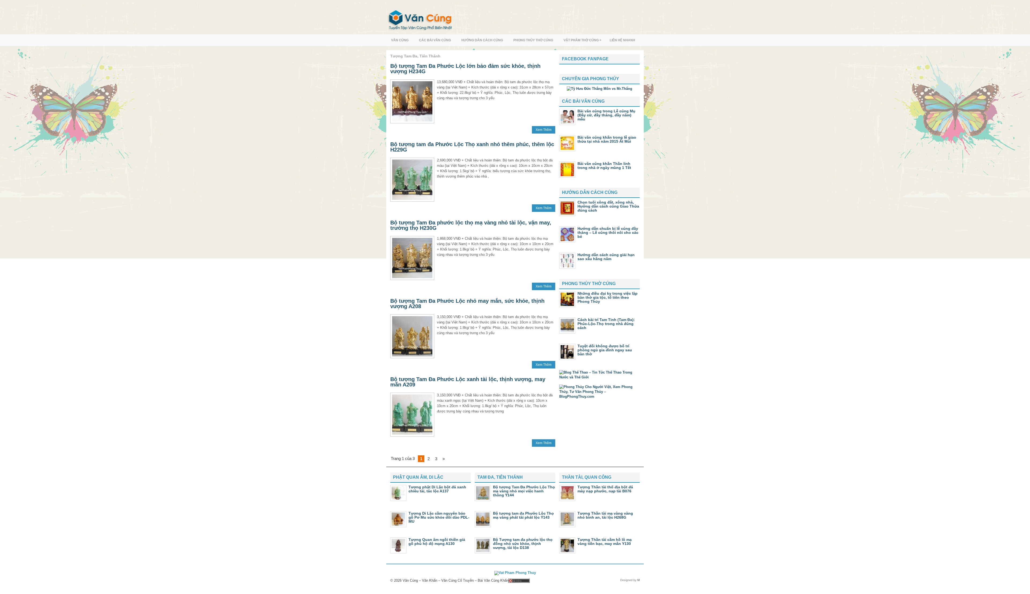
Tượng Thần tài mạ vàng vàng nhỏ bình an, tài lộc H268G (605, 515)
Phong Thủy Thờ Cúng (533, 40)
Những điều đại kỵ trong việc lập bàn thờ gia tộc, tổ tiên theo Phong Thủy (607, 297)
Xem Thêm (543, 130)
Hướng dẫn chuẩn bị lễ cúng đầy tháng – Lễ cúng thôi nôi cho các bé (607, 232)
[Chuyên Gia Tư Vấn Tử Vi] (599, 89)
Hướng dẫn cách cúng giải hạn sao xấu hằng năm (606, 257)
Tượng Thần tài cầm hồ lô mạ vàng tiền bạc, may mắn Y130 (604, 541)
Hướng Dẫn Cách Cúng (482, 40)
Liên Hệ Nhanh (622, 40)
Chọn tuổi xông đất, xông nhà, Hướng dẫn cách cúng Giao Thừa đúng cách (608, 206)
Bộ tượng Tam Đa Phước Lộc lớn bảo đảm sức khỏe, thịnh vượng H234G (465, 68)
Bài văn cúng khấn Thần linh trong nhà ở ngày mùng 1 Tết (604, 165)
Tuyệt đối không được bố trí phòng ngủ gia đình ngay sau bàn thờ (604, 350)
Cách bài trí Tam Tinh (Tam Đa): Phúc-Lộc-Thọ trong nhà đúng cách (606, 324)
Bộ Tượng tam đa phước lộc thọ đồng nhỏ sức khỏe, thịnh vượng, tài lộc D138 (523, 543)
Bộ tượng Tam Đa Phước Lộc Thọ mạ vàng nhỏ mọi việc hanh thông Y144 (524, 491)
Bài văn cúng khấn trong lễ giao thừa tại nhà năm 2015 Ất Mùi (606, 139)
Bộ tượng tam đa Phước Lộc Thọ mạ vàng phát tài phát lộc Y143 (523, 515)
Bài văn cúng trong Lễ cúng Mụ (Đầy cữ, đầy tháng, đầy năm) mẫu (606, 115)
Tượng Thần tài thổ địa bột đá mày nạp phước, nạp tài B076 (605, 489)
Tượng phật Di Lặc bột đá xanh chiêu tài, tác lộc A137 (437, 489)
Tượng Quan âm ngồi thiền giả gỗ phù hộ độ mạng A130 (437, 541)
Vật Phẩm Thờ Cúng (582, 40)
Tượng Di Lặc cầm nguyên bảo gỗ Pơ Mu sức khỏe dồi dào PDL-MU (439, 517)
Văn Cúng (400, 40)
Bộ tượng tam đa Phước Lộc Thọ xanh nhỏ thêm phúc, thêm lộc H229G (472, 147)
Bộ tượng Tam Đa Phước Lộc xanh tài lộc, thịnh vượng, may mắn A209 (467, 382)
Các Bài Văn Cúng (435, 40)
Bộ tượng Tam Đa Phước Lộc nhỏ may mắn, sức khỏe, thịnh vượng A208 (467, 303)
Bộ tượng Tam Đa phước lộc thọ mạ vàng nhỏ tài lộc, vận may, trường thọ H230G (470, 225)
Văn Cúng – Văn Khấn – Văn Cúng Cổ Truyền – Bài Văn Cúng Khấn (455, 580)
